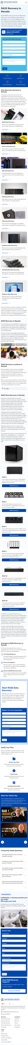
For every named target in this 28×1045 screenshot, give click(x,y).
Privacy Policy (4, 1039)
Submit (4, 68)
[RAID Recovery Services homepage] (9, 2)
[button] (14, 814)
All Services (3, 1027)
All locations (17, 1027)
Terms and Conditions (6, 1042)
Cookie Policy (4, 1033)
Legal (2, 1031)
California (17, 1018)
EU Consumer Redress (6, 1037)
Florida (16, 1023)
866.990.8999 (17, 313)
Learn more (5, 129)
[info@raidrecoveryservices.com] (1, 1011)
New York (17, 1021)
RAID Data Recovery (5, 1018)
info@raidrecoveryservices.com (10, 1011)
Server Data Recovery (6, 1025)
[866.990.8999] (1, 1014)
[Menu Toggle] (26, 3)
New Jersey (17, 1025)
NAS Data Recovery (5, 1021)
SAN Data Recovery (5, 1023)
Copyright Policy (4, 1035)
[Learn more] (9, 129)
